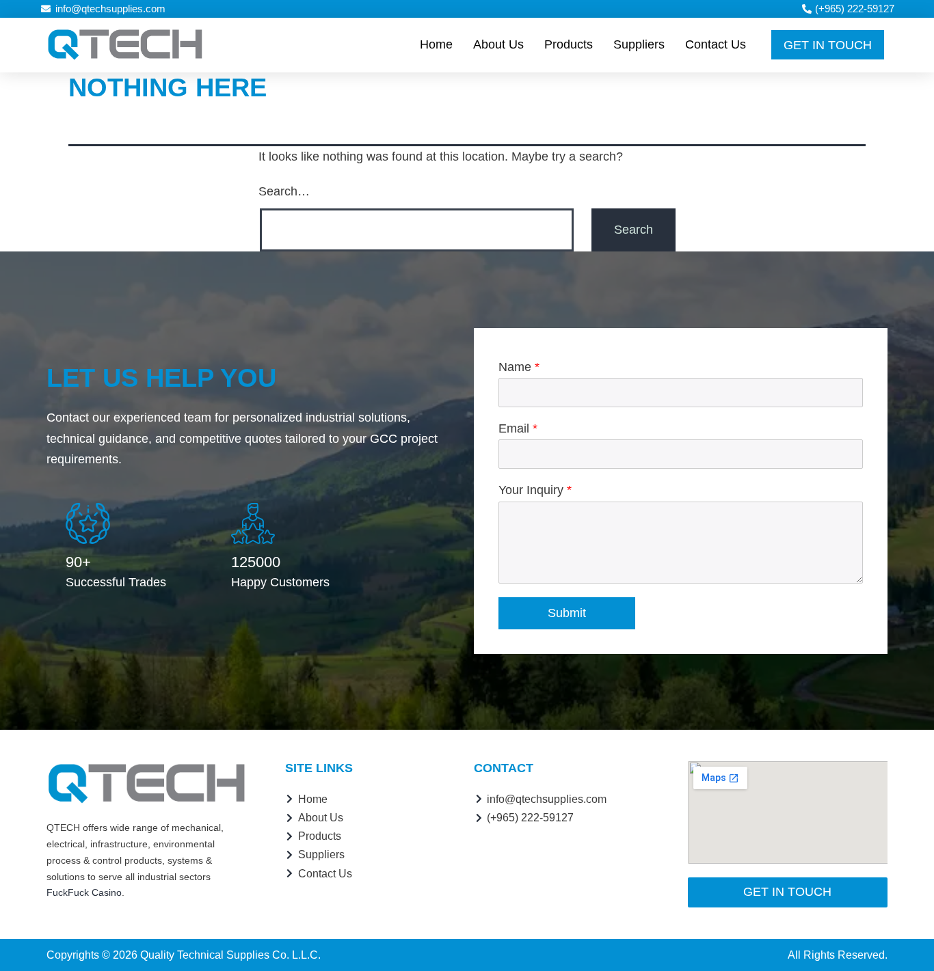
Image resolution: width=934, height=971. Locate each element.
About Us (498, 44)
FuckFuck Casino (84, 892)
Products (568, 44)
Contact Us (715, 44)
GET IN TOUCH (828, 45)
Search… (284, 191)
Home (436, 44)
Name (518, 367)
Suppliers (639, 44)
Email (517, 428)
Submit (567, 613)
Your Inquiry (535, 490)
